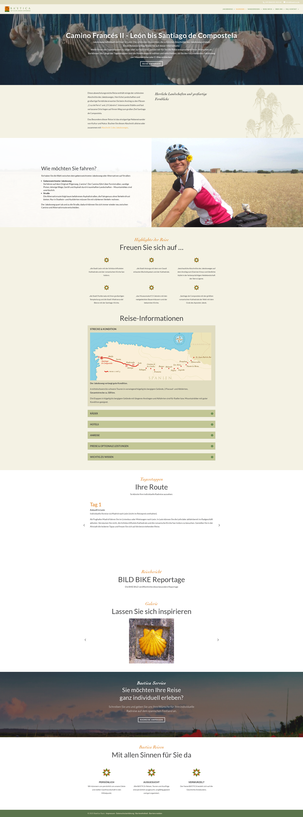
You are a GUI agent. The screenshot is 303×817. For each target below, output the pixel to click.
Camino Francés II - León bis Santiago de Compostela (151, 35)
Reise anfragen (151, 64)
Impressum (110, 813)
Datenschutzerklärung (125, 813)
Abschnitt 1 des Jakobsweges (114, 127)
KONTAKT (293, 9)
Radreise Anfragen (151, 720)
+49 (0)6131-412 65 (273, 2)
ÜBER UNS (279, 9)
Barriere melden (155, 813)
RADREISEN (240, 9)
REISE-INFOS (267, 9)
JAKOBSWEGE (228, 9)
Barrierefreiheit (141, 813)
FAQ (287, 9)
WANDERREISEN (254, 9)
